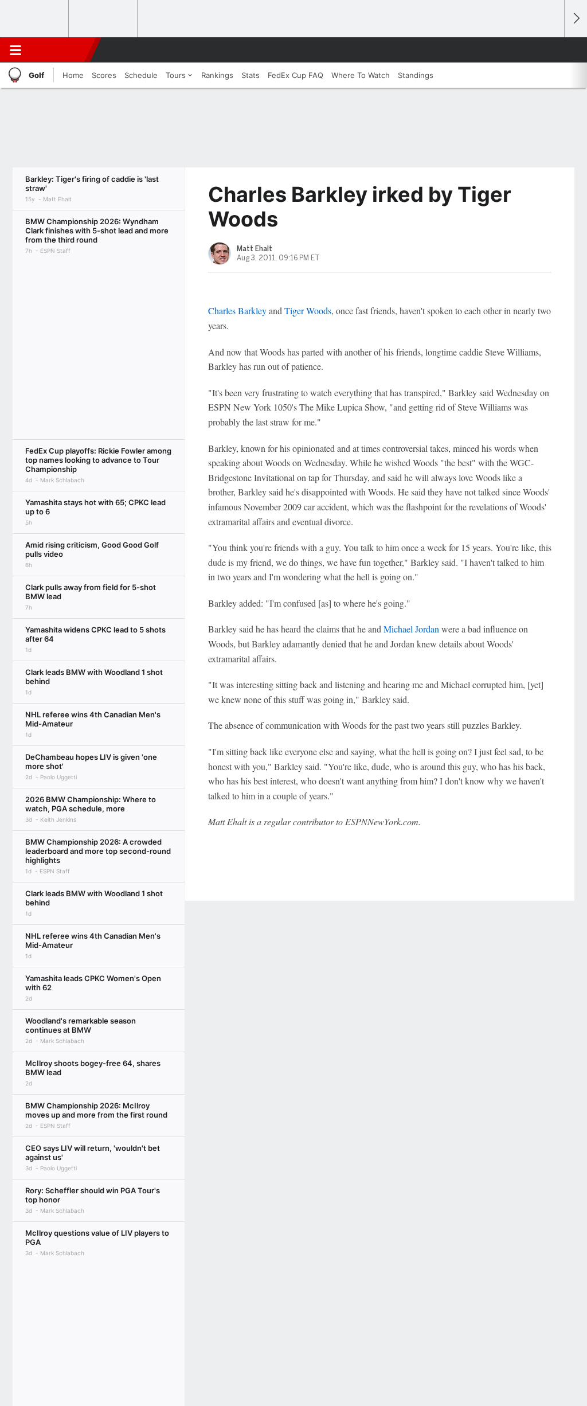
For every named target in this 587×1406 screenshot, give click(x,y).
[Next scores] (575, 18)
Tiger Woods (307, 310)
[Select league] (35, 19)
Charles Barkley (237, 310)
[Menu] (15, 50)
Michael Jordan (411, 629)
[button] (550, 50)
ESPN (61, 50)
